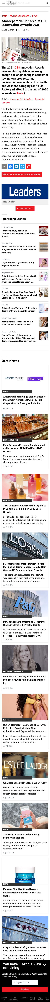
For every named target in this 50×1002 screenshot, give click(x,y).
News (34, 16)
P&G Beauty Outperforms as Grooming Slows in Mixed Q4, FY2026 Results (24, 623)
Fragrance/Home (8, 273)
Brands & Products (19, 16)
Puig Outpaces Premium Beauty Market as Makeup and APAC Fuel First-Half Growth (24, 448)
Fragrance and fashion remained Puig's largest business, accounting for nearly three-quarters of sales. (23, 459)
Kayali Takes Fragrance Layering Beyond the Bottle (18, 264)
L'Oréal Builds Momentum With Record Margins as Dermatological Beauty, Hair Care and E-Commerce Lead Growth (24, 567)
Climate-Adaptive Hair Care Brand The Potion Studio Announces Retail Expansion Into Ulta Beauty (19, 295)
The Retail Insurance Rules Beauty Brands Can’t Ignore (21, 836)
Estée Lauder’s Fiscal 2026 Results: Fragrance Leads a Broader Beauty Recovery (19, 249)
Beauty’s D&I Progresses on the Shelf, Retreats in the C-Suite (17, 323)
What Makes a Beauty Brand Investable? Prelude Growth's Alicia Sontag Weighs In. (24, 679)
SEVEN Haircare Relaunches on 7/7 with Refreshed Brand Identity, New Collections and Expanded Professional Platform (24, 728)
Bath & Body (6, 259)
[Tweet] (22, 166)
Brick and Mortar (7, 227)
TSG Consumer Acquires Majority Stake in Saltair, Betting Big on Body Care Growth (24, 508)
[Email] (4, 166)
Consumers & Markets (9, 318)
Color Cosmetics (7, 243)
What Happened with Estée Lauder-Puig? (25, 783)
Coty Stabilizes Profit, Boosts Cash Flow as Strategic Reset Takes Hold (24, 949)
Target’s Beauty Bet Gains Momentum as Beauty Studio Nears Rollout (19, 234)
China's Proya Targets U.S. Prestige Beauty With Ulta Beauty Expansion (19, 309)
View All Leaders (25, 208)
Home (4, 16)
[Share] (10, 166)
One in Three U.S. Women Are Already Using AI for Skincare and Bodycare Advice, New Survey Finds (19, 338)
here (20, 93)
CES (17, 67)
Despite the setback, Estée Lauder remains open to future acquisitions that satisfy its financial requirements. (24, 790)
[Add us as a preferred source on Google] (28, 166)
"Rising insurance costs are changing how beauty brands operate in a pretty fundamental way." (25, 845)
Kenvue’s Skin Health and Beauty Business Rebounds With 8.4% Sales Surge (22, 892)
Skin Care (5, 305)
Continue (25, 989)
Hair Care (5, 289)
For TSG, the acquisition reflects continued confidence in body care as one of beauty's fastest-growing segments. (24, 519)
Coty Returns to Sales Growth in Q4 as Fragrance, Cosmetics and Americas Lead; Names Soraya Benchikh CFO (19, 279)
